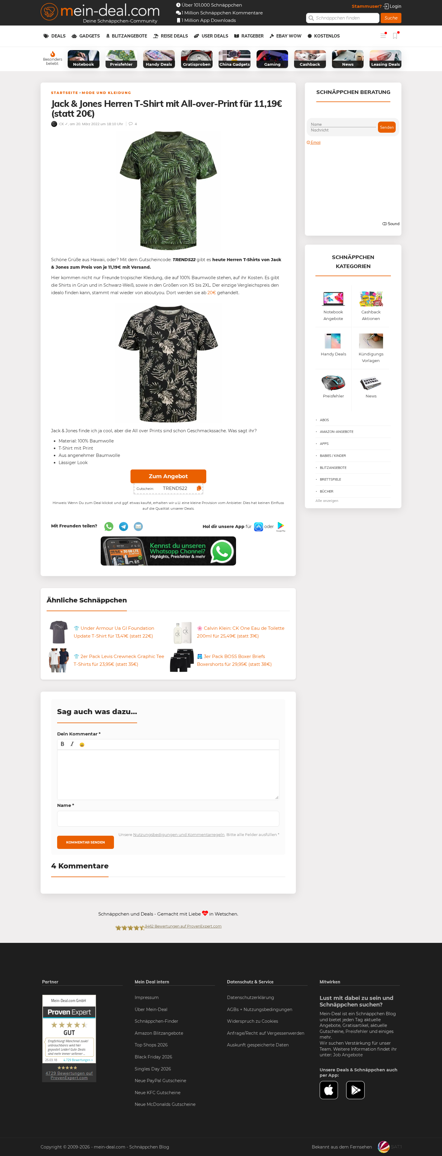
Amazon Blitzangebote (159, 1033)
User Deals (215, 36)
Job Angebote (348, 1055)
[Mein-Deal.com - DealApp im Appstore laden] (333, 1090)
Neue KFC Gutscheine (157, 1092)
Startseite (64, 93)
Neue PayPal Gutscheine (160, 1080)
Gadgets (89, 36)
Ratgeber (252, 36)
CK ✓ (63, 124)
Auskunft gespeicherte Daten (258, 1045)
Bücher (326, 491)
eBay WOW (289, 36)
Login (394, 6)
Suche (391, 18)
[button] (62, 744)
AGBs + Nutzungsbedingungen (259, 1009)
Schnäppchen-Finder (156, 1021)
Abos (324, 420)
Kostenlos (327, 36)
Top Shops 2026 (151, 1045)
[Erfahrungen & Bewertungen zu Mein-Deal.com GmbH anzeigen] (69, 1038)
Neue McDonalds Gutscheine (165, 1104)
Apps (324, 444)
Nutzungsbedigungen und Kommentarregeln (179, 834)
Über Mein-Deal (151, 1009)
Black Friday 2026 (153, 1057)
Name (65, 805)
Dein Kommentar (79, 734)
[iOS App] (258, 526)
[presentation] (62, 744)
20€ (211, 292)
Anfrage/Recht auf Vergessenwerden (265, 1033)
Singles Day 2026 (153, 1069)
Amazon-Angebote (336, 432)
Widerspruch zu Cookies (252, 1021)
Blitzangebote (129, 36)
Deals (58, 36)
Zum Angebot (168, 476)
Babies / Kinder (333, 456)
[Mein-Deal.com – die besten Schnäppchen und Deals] (100, 12)
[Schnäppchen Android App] (280, 526)
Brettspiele (330, 479)
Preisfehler (356, 1031)
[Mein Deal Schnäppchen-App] (359, 1090)
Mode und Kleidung (106, 93)
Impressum (147, 997)
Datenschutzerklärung (250, 997)
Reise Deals (174, 36)
